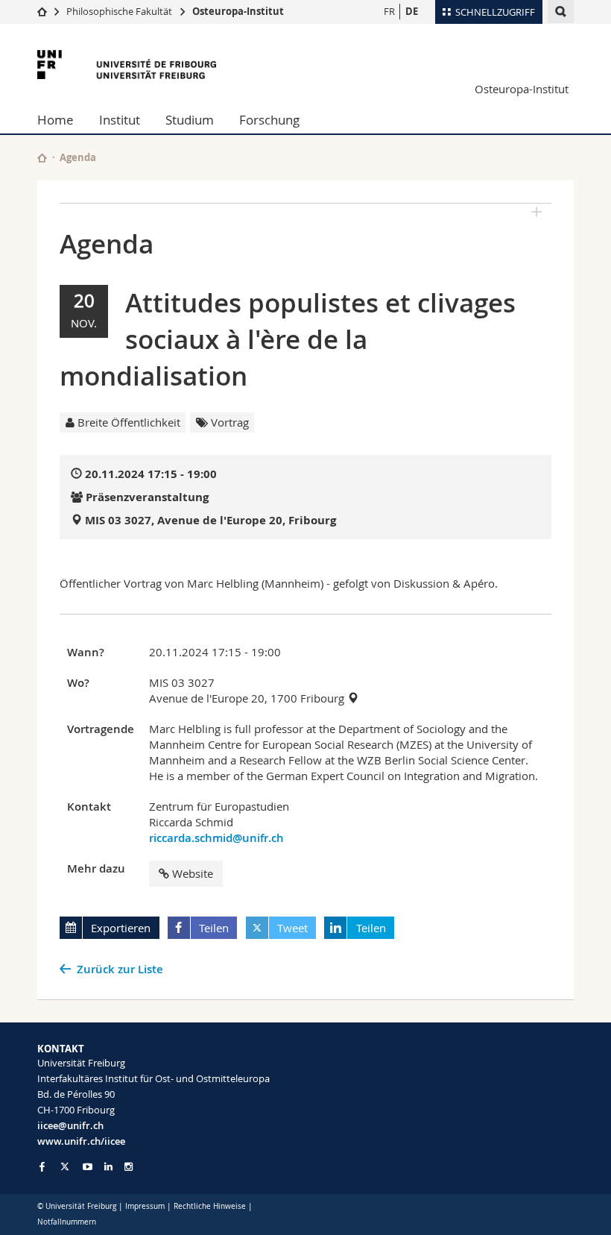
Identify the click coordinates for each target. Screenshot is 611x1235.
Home (55, 119)
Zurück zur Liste (120, 969)
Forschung (269, 119)
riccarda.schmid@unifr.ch (216, 838)
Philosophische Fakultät (119, 11)
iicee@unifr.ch (70, 1125)
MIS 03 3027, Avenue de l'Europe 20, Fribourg (210, 520)
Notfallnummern (66, 1222)
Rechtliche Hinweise (210, 1206)
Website (192, 873)
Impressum (145, 1206)
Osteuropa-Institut (238, 11)
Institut (119, 119)
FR (389, 11)
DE (411, 11)
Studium (189, 119)
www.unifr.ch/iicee (81, 1141)
